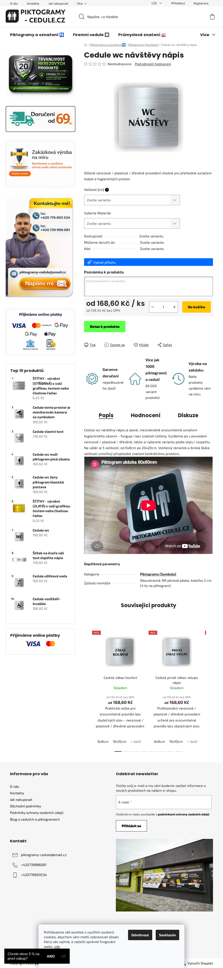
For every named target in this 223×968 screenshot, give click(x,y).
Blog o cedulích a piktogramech (35, 819)
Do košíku (196, 307)
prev (87, 689)
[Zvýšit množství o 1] (174, 307)
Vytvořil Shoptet (200, 963)
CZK (154, 3)
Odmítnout (140, 935)
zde (57, 946)
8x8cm (103, 741)
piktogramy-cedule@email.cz (44, 855)
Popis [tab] (106, 415)
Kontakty (33, 3)
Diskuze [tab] (188, 415)
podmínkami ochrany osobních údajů (183, 814)
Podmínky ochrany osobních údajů (36, 812)
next (209, 689)
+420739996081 (33, 865)
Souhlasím (167, 935)
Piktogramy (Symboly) (158, 574)
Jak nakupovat (58, 3)
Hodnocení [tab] (145, 415)
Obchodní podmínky (25, 806)
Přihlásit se (131, 826)
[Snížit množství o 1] (152, 307)
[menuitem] (37, 34)
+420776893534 (34, 875)
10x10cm (119, 741)
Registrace (201, 3)
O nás (14, 3)
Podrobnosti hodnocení (153, 64)
